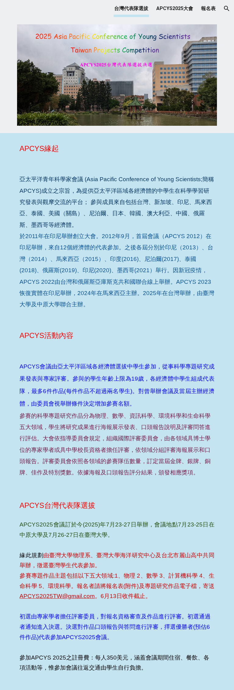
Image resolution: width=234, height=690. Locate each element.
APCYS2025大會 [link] (174, 8)
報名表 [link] (208, 8)
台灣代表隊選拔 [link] (131, 8)
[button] (226, 8)
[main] (117, 148)
